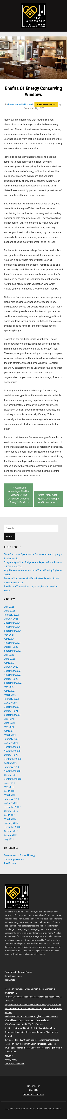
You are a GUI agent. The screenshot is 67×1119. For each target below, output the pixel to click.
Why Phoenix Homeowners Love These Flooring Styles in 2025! (33, 1005)
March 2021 (10, 735)
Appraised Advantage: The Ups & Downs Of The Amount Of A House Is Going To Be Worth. (18, 495)
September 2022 (12, 683)
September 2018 (12, 779)
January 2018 (11, 803)
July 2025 (9, 606)
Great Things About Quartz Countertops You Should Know (48, 499)
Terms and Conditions (14, 1064)
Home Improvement (46, 104)
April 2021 (9, 731)
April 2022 (9, 691)
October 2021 (11, 711)
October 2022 (11, 679)
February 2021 (11, 739)
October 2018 (11, 775)
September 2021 (12, 715)
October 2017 (11, 811)
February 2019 (11, 767)
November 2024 (12, 626)
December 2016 (12, 827)
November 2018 (12, 771)
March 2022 (10, 695)
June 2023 (9, 658)
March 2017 (10, 819)
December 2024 (12, 622)
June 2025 (9, 610)
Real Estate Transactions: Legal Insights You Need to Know (31, 1016)
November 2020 (12, 751)
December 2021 (12, 707)
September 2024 (12, 630)
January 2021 (11, 743)
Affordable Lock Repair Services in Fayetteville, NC (27, 1020)
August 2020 (10, 763)
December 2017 (12, 807)
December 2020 (12, 747)
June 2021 (9, 723)
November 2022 (12, 674)
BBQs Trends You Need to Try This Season (24, 1024)
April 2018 (9, 791)
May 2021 (9, 727)
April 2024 (9, 639)
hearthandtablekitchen (20, 104)
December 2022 (12, 671)
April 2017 (9, 815)
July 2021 (9, 719)
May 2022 (9, 687)
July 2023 (9, 655)
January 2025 (11, 618)
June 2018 (9, 783)
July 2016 (9, 839)
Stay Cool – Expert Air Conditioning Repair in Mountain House (32, 1040)
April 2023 (9, 663)
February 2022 (11, 699)
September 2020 (12, 759)
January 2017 (11, 823)
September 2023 (12, 650)
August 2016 (10, 835)
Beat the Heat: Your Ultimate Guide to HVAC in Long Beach (31, 1028)
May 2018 (9, 787)
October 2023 (11, 647)
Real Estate (10, 863)
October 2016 (11, 831)
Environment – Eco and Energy (19, 855)
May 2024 (9, 634)
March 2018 (10, 795)
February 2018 (11, 799)
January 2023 (11, 666)
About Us (9, 1056)
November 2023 (12, 642)
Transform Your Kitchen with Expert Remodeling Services (30, 1044)
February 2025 (11, 614)
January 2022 (11, 703)
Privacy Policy (11, 1060)
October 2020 (11, 755)
